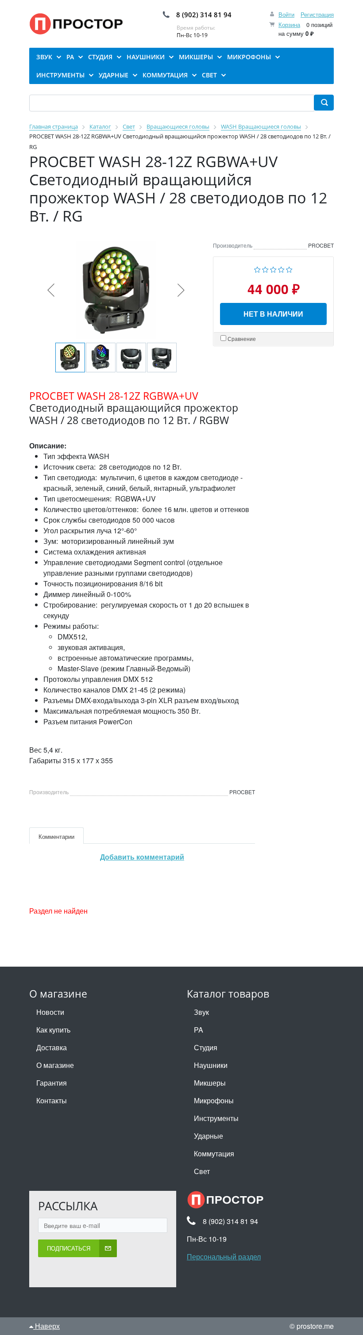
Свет (202, 1171)
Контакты (51, 1100)
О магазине (55, 1065)
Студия (205, 1047)
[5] (289, 269)
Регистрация (317, 14)
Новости (50, 1012)
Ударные (208, 1136)
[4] (281, 269)
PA (198, 1030)
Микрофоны (214, 1100)
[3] (273, 269)
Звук (201, 1012)
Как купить (53, 1030)
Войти (286, 14)
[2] (265, 269)
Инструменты (216, 1118)
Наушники (211, 1065)
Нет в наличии (273, 314)
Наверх (46, 1326)
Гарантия (51, 1083)
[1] (257, 269)
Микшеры (210, 1083)
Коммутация (214, 1153)
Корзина (289, 24)
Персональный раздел (224, 1256)
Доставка (51, 1047)
